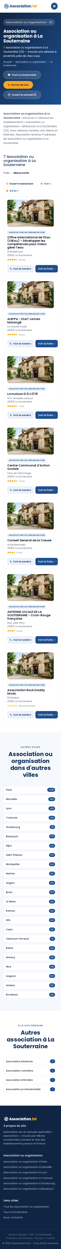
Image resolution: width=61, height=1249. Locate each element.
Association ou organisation (30, 61)
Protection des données (19, 1238)
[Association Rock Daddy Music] (30, 665)
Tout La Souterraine (24, 75)
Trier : (7, 173)
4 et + (47, 183)
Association (23, 6)
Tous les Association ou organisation (26, 1206)
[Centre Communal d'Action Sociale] (30, 441)
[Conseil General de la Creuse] (30, 516)
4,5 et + (14, 190)
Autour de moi (20, 85)
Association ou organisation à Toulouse (28, 1178)
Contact (50, 1238)
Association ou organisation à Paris (25, 1161)
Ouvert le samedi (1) (24, 94)
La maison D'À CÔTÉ (22, 394)
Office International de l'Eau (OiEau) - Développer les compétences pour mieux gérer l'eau (28, 242)
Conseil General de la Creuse (29, 540)
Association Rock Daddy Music (26, 692)
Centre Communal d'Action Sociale (28, 467)
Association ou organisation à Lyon (25, 1172)
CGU (31, 1234)
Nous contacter (13, 1217)
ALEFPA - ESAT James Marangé (23, 320)
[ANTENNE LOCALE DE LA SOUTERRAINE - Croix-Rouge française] (30, 587)
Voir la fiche (45, 268)
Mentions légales (18, 1234)
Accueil (7, 61)
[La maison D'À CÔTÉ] (30, 369)
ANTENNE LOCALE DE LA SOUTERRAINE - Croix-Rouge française (28, 615)
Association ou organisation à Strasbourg (29, 1183)
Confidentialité (43, 1234)
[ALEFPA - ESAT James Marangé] (30, 294)
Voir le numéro (22, 268)
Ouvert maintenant (21, 183)
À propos (39, 1238)
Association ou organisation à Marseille (27, 1167)
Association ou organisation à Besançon (28, 1188)
